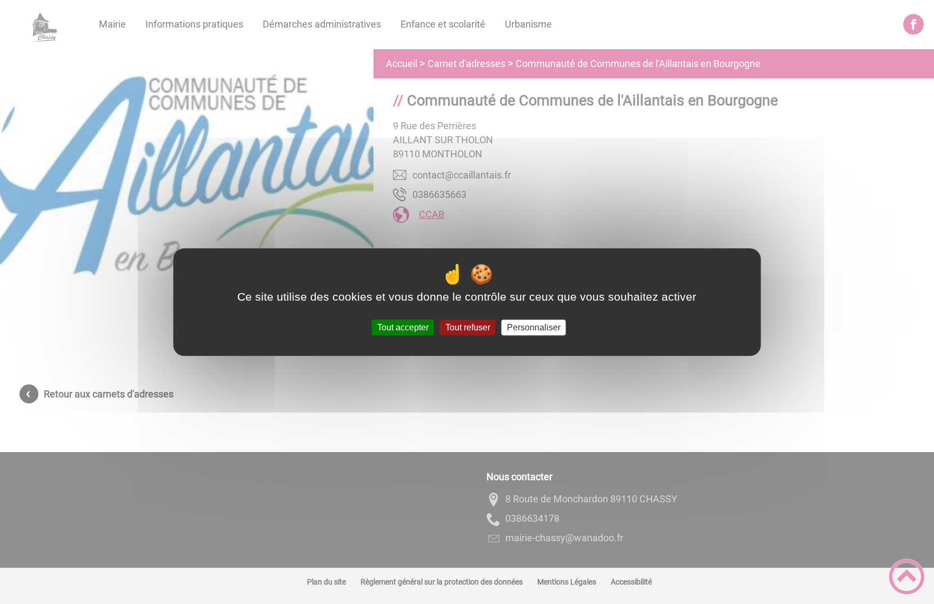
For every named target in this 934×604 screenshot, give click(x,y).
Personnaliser (534, 327)
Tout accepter (403, 327)
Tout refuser (467, 327)
